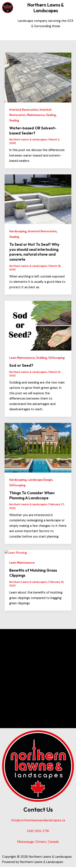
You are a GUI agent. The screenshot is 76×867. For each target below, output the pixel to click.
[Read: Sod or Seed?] (38, 325)
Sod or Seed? (21, 365)
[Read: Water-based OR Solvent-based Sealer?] (38, 77)
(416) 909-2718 (38, 831)
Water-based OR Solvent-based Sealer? (32, 130)
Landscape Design (40, 480)
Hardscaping (17, 231)
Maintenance (36, 115)
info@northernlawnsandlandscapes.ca (38, 820)
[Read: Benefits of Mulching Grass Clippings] (16, 553)
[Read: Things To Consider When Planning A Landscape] (38, 448)
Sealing (51, 115)
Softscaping (56, 358)
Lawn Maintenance (22, 358)
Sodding (41, 358)
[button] (45, 34)
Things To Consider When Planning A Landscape (31, 495)
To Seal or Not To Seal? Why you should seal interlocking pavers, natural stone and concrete (34, 252)
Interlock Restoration (23, 110)
